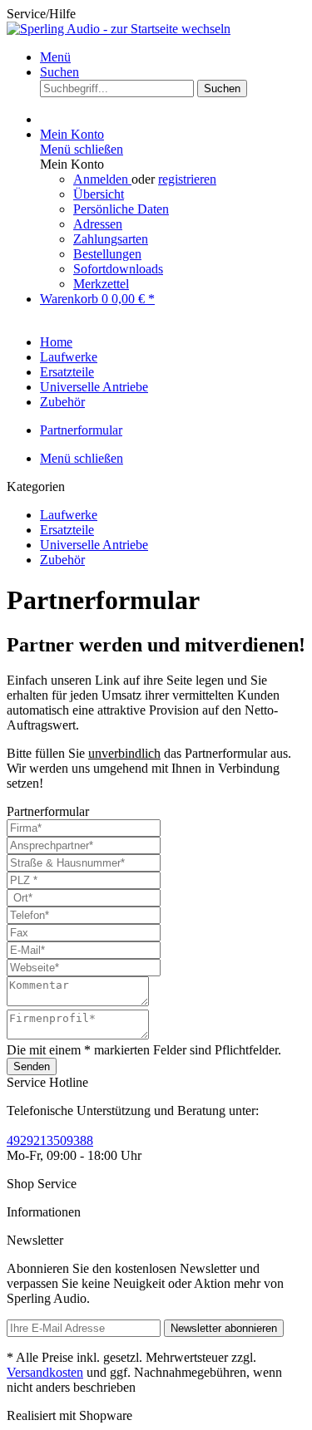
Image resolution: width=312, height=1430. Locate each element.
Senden (31, 1066)
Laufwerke (68, 515)
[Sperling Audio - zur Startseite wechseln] (118, 29)
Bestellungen (107, 254)
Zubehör (62, 560)
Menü (55, 57)
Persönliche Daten (121, 209)
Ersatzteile (67, 530)
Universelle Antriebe (94, 545)
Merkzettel (101, 284)
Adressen (97, 224)
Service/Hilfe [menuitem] (41, 14)
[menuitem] (172, 57)
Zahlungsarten (110, 239)
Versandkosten (45, 1372)
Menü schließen (81, 149)
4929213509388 (50, 1140)
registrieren (187, 179)
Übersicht (98, 194)
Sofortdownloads (118, 269)
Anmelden (102, 179)
